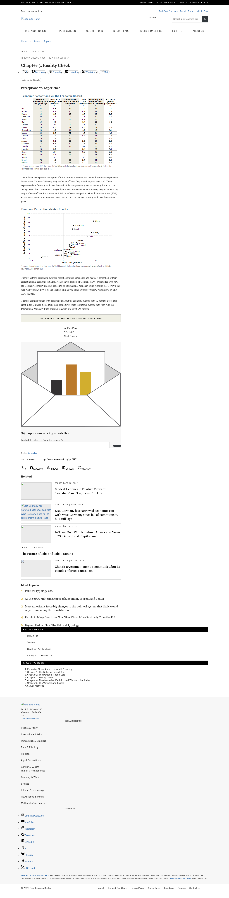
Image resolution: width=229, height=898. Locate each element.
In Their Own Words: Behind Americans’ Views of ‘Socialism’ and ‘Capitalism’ (87, 534)
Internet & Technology (32, 790)
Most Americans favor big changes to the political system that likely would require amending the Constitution (71, 608)
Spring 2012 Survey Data (40, 655)
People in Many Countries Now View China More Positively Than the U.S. (70, 617)
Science (25, 783)
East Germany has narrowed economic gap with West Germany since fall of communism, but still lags (86, 514)
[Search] (205, 19)
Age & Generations (31, 760)
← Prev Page (70, 328)
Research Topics (35, 30)
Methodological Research (34, 803)
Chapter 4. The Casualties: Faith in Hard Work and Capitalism (59, 680)
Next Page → (71, 335)
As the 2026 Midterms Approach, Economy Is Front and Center (64, 599)
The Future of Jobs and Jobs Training (47, 553)
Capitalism (32, 453)
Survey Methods (35, 685)
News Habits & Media (32, 796)
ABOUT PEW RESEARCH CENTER (35, 875)
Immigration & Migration (34, 740)
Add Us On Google (31, 79)
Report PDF (33, 636)
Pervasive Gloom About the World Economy (45, 58)
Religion (25, 753)
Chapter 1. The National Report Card (46, 672)
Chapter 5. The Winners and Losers (45, 682)
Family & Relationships (33, 770)
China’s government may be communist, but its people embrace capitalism (87, 568)
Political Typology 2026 (39, 591)
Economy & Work (30, 777)
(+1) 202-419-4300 (30, 718)
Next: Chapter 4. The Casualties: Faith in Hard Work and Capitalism (71, 318)
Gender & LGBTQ (30, 766)
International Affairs (31, 734)
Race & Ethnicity (29, 747)
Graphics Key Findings (39, 649)
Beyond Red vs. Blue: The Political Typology (52, 625)
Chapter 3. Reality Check (40, 677)
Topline (31, 642)
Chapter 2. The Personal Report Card (46, 674)
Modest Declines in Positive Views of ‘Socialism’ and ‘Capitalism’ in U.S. (80, 491)
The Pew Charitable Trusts (180, 878)
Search (153, 17)
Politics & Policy (29, 727)
